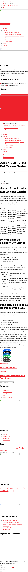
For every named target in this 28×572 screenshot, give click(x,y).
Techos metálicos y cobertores (12, 32)
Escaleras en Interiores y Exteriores (13, 34)
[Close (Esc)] (0, 569)
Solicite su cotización (5, 24)
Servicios (5, 30)
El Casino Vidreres (8, 367)
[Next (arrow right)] (1, 571)
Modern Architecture (7, 392)
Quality (12, 448)
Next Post (2, 371)
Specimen (5, 450)
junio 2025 (5, 434)
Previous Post (4, 363)
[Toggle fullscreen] (3, 569)
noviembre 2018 (6, 440)
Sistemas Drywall (9, 39)
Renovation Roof (6, 394)
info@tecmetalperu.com (9, 2)
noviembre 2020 (6, 436)
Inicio (4, 26)
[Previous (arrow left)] (0, 571)
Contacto (5, 45)
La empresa (5, 28)
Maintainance (5, 448)
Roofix (21, 448)
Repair (16, 448)
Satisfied (2, 450)
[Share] (1, 569)
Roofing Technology (7, 397)
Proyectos (5, 43)
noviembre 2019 (6, 438)
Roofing (4, 395)
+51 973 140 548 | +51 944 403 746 (12, 5)
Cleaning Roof (6, 390)
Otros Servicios (8, 41)
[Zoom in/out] (4, 569)
